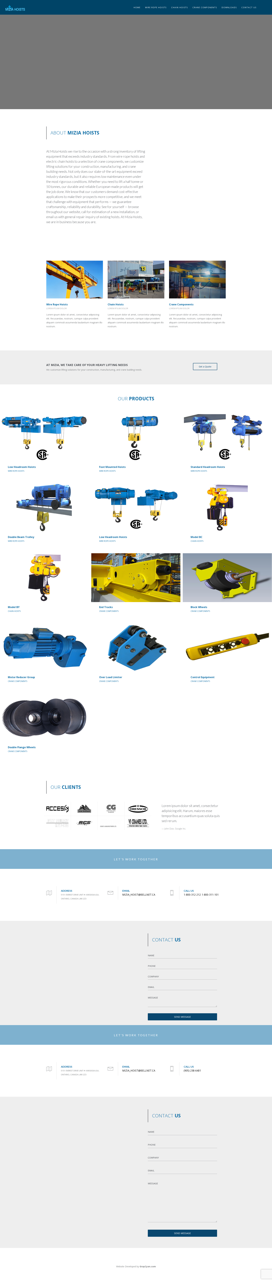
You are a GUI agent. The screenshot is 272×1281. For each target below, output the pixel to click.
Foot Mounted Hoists (112, 467)
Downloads (229, 7)
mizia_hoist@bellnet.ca (138, 894)
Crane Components (181, 304)
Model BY (14, 607)
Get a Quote (205, 366)
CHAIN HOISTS (179, 7)
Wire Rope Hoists (57, 304)
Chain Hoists (116, 304)
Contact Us (248, 7)
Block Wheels (199, 607)
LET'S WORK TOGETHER (136, 859)
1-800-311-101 (210, 894)
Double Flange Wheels (22, 747)
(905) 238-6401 (192, 1070)
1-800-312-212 (192, 894)
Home (137, 7)
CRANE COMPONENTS (205, 7)
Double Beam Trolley (21, 537)
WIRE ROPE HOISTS (156, 7)
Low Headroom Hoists (22, 467)
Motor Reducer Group (21, 677)
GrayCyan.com (148, 1266)
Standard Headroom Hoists (208, 467)
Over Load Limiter (110, 677)
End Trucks (106, 607)
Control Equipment (203, 677)
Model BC (196, 537)
